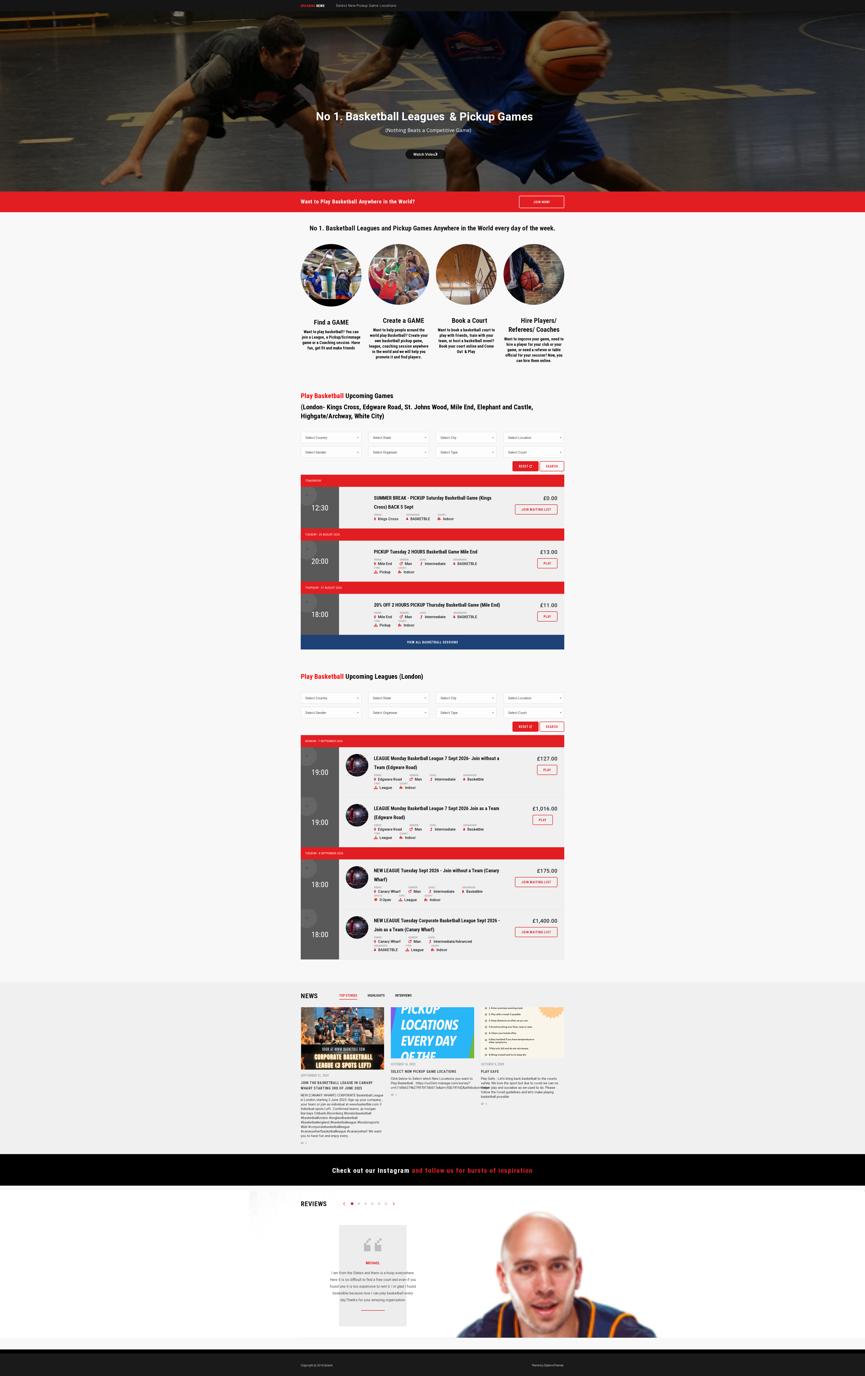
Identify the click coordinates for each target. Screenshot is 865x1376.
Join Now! (541, 202)
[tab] (350, 995)
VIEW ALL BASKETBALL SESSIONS (432, 642)
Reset (524, 466)
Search (552, 466)
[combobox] (331, 437)
